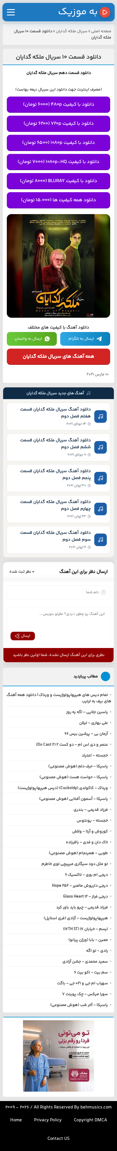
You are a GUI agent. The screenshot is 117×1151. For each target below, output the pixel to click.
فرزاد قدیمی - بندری (91, 810)
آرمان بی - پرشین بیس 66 (86, 734)
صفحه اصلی (101, 31)
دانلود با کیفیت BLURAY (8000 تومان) (58, 181)
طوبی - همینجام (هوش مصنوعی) (78, 853)
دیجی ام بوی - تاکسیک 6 (86, 875)
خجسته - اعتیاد (95, 755)
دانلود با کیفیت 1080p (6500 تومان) (58, 142)
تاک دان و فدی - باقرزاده (87, 842)
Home (16, 1120)
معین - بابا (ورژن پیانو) (88, 940)
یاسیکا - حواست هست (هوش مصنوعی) (73, 777)
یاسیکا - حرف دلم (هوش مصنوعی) (78, 766)
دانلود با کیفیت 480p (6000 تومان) (58, 104)
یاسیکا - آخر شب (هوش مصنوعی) (79, 1005)
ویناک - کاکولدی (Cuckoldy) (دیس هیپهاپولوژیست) (63, 788)
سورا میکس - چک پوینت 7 (85, 994)
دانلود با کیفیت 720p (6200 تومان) (59, 123)
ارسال (25, 636)
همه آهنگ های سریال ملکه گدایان (58, 356)
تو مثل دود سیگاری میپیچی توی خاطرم (74, 864)
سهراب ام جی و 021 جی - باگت (82, 983)
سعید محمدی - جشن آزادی (85, 962)
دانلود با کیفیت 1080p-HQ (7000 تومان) (58, 162)
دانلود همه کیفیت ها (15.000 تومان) (58, 200)
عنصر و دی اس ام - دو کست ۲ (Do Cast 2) (72, 745)
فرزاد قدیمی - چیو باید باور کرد (82, 907)
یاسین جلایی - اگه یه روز (87, 712)
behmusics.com (96, 1107)
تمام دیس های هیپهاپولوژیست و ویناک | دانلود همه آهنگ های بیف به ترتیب (59, 698)
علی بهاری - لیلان (93, 723)
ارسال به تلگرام (81, 339)
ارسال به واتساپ (28, 339)
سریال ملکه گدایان (71, 31)
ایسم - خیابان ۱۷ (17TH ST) (85, 929)
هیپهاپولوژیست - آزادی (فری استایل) (76, 918)
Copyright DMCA (90, 1120)
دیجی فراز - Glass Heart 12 (85, 897)
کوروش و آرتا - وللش (90, 831)
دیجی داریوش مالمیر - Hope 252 (80, 886)
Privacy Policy (48, 1120)
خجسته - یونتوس (92, 821)
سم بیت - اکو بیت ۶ (91, 972)
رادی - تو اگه (97, 951)
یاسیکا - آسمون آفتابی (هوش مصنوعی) (73, 799)
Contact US (58, 1138)
